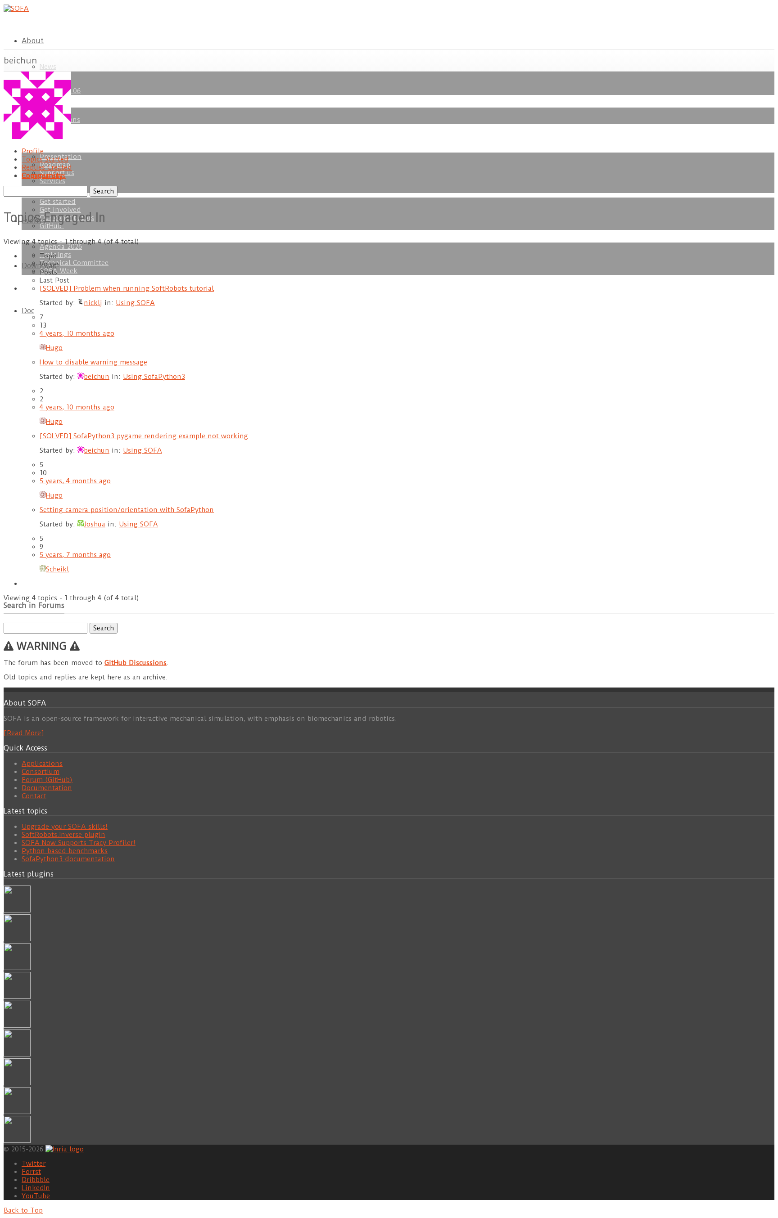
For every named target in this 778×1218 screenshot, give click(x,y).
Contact (34, 796)
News (48, 67)
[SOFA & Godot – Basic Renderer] (17, 1054)
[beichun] (37, 137)
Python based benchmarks (65, 851)
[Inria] (64, 1149)
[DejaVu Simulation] (17, 939)
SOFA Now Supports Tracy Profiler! (79, 843)
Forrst (31, 1172)
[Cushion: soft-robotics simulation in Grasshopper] (17, 910)
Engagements (44, 175)
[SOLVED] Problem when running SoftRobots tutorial (127, 288)
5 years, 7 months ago (75, 555)
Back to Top (23, 1210)
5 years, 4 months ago (75, 481)
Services (52, 181)
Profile (33, 151)
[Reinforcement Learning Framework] (17, 1083)
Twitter (33, 1164)
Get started (58, 202)
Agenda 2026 (61, 247)
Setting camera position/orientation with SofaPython (127, 510)
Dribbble (36, 1180)
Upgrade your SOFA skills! (65, 826)
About (33, 40)
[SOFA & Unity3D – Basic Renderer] (17, 1025)
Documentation (47, 788)
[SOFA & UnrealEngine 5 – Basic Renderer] (17, 968)
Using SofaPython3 (154, 377)
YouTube (36, 1196)
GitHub (52, 226)
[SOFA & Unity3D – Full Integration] (17, 997)
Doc (28, 310)
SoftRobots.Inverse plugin (63, 835)
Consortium (40, 772)
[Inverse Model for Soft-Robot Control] (17, 1141)
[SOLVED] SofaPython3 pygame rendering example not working (144, 436)
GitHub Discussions (135, 663)
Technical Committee (74, 263)
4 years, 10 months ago (77, 333)
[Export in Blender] (17, 1112)
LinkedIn (36, 1188)
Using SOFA (135, 303)
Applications (42, 764)
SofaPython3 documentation (68, 859)
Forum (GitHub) (47, 780)
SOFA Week (58, 271)
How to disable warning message (93, 362)
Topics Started (45, 159)
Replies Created (47, 167)
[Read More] (24, 733)
